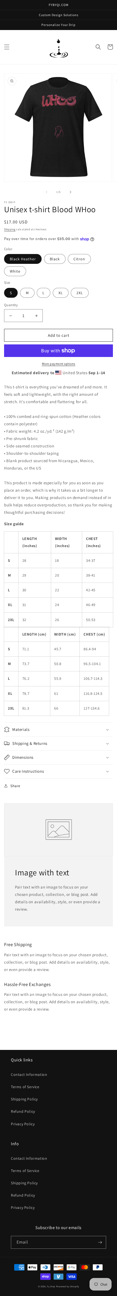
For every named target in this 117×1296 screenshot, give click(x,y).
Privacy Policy (23, 1123)
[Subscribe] (100, 1242)
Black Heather (23, 258)
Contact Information (29, 1074)
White (15, 271)
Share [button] (15, 785)
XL (61, 292)
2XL (79, 292)
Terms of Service (25, 1086)
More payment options (58, 364)
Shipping (10, 229)
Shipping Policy (24, 1099)
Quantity (11, 305)
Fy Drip (51, 1286)
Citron (79, 258)
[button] (7, 47)
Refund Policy (23, 1111)
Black (55, 258)
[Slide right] (70, 192)
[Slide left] (47, 192)
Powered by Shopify (67, 1286)
